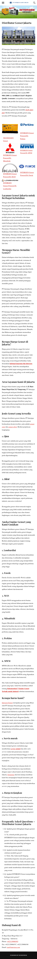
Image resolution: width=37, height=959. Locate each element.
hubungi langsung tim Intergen (21, 363)
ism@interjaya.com (13, 947)
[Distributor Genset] (18, 2)
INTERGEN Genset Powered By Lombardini (10, 186)
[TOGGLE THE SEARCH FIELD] (34, 2)
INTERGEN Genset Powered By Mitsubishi (10, 158)
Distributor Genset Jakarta (16, 22)
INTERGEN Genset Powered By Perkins (27, 136)
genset (12, 427)
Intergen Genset (7, 703)
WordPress (23, 955)
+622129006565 (12, 941)
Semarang (10, 774)
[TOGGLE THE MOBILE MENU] (3, 2)
